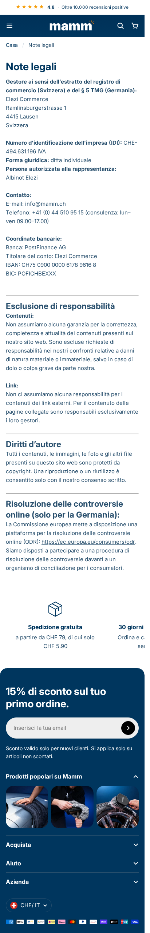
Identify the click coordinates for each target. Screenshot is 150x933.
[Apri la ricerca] (120, 26)
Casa (12, 45)
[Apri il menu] (9, 26)
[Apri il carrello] (135, 26)
